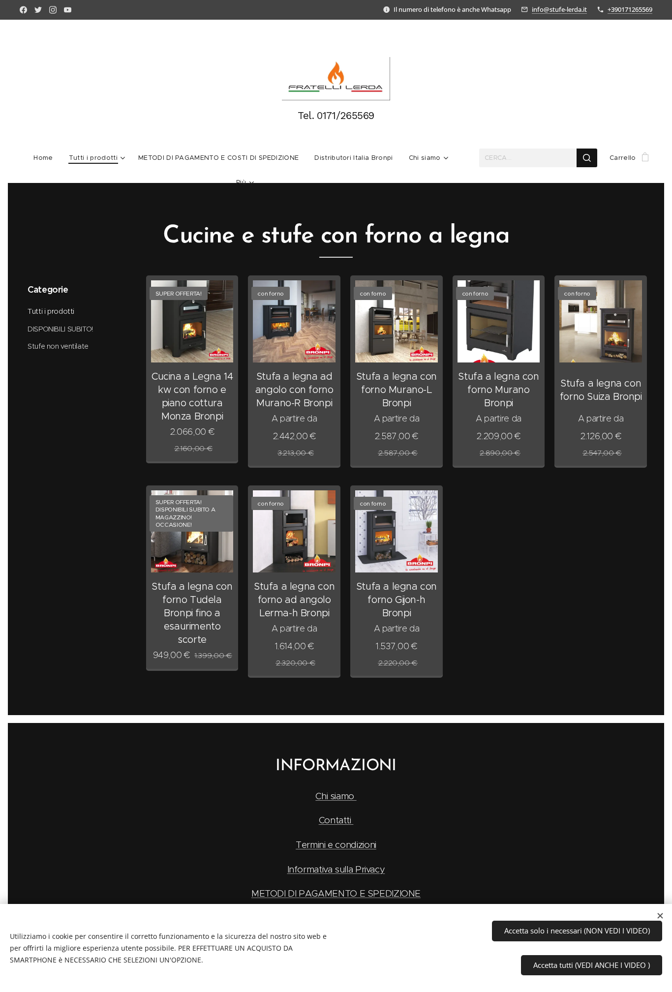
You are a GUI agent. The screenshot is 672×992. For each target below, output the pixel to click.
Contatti (336, 820)
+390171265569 (630, 9)
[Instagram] (53, 9)
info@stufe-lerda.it (559, 9)
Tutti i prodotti (51, 311)
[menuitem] (47, 158)
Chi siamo (335, 796)
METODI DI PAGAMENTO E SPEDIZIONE (336, 893)
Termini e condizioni (336, 844)
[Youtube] (67, 9)
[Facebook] (23, 9)
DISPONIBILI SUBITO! (60, 329)
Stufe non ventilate (58, 346)
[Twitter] (38, 9)
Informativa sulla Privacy (336, 869)
